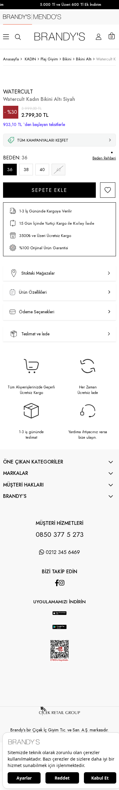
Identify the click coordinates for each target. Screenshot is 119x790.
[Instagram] (61, 583)
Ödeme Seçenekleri (36, 312)
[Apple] (53, 608)
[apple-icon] (59, 616)
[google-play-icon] (59, 630)
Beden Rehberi (104, 158)
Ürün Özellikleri (33, 292)
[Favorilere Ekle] (107, 190)
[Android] (65, 608)
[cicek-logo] (59, 714)
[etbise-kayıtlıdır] (59, 667)
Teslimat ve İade (35, 334)
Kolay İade (83, 223)
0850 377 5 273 (60, 534)
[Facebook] (57, 583)
